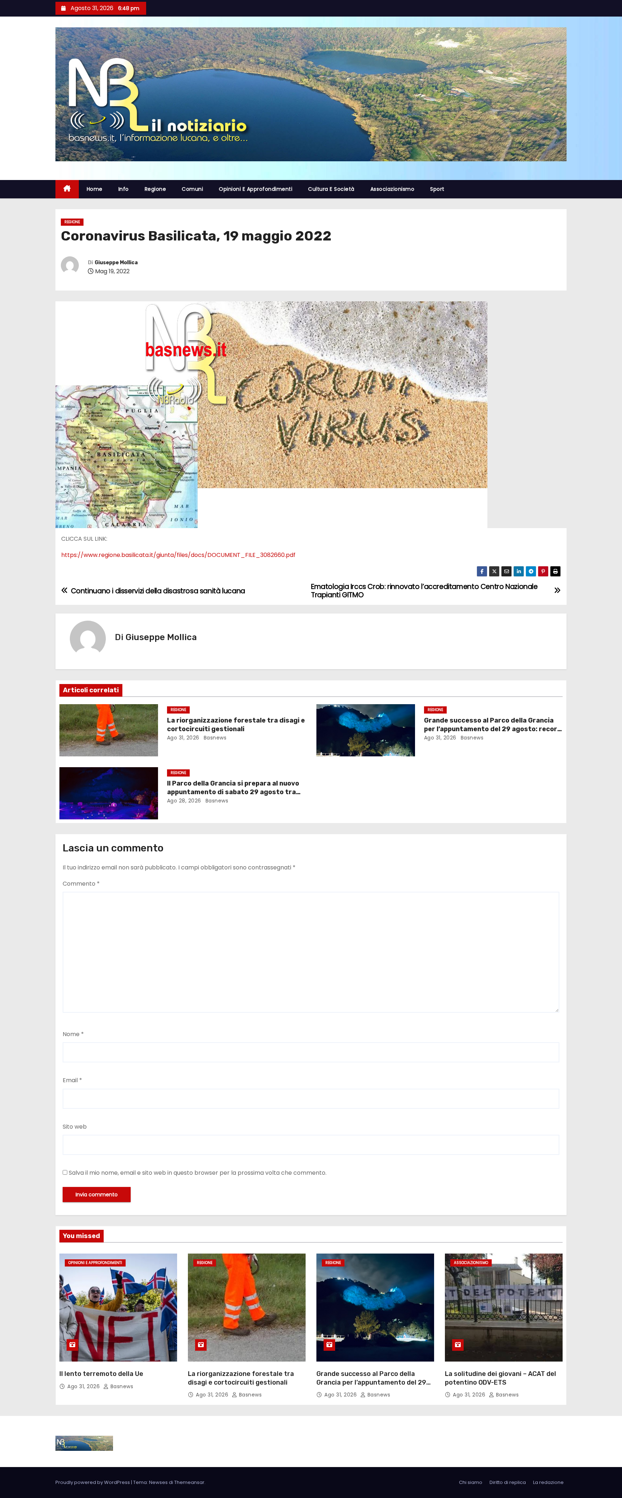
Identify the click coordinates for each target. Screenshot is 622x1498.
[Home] (67, 189)
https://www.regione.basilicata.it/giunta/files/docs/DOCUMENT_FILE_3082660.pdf (178, 555)
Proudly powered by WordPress (93, 1482)
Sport (437, 189)
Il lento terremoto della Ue (101, 1374)
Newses (158, 1482)
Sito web (75, 1127)
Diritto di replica (508, 1482)
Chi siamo (470, 1482)
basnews (214, 737)
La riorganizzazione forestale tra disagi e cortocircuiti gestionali (236, 724)
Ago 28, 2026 (184, 800)
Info (123, 189)
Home (95, 189)
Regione (155, 189)
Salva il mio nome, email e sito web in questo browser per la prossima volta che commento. (197, 1173)
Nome (73, 1034)
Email (72, 1080)
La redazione (548, 1482)
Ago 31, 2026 (183, 737)
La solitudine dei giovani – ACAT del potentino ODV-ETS (500, 1378)
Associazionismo (392, 189)
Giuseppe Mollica (116, 263)
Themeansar (189, 1482)
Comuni (192, 189)
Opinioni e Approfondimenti (255, 189)
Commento (81, 884)
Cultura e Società (331, 189)
